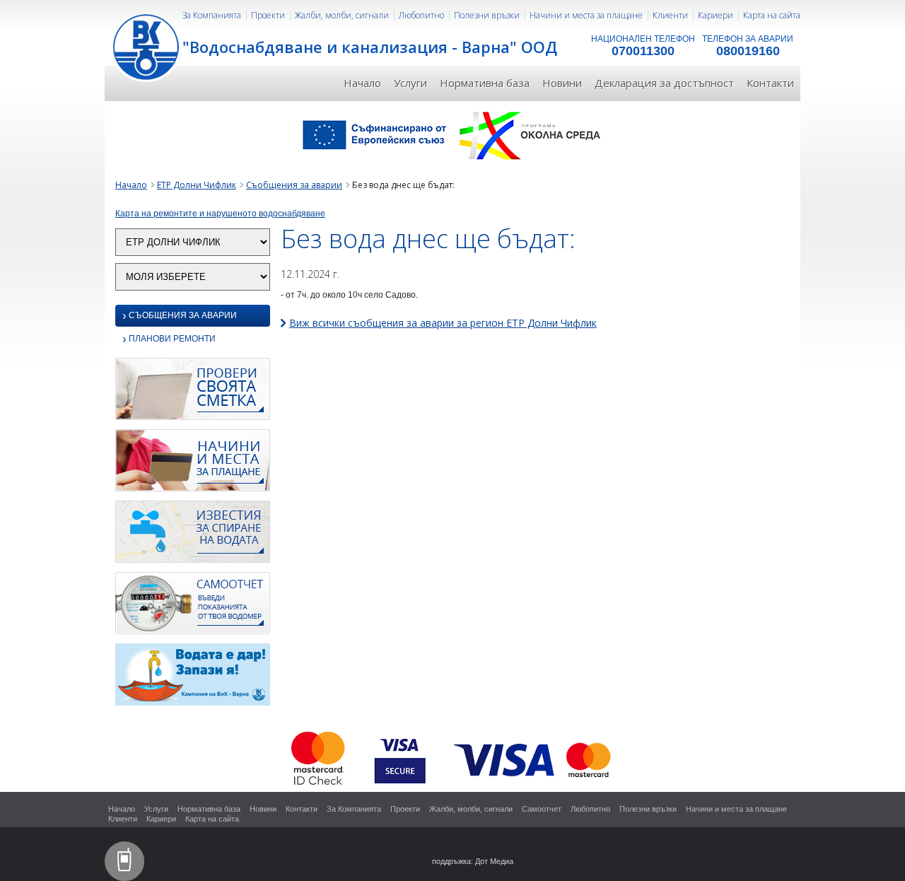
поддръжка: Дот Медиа (472, 861)
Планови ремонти (169, 339)
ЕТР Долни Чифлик (196, 185)
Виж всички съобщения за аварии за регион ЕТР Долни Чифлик (443, 322)
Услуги (410, 83)
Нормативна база (485, 83)
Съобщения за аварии (294, 185)
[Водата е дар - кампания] (192, 678)
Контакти (770, 83)
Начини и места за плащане (586, 15)
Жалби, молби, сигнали (342, 15)
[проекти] (452, 134)
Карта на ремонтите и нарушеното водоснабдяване (220, 213)
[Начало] (147, 46)
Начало (362, 83)
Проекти (268, 15)
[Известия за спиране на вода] (192, 535)
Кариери (715, 15)
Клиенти (670, 15)
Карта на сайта (771, 15)
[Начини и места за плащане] (192, 464)
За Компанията (211, 15)
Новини (562, 83)
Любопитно (421, 15)
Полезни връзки (487, 15)
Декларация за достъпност (664, 83)
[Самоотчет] (192, 607)
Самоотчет (541, 809)
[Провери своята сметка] (192, 392)
